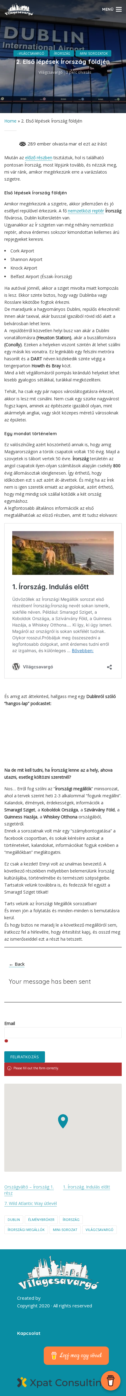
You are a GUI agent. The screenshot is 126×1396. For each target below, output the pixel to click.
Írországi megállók (26, 1229)
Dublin (14, 1219)
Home (10, 121)
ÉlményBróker (41, 1219)
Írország (71, 1219)
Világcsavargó (51, 72)
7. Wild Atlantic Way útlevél (30, 1203)
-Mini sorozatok (93, 53)
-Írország (61, 53)
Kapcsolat (28, 1333)
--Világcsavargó (30, 53)
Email (9, 1023)
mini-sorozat (65, 1229)
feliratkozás (24, 1057)
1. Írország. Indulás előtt (86, 1187)
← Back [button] (16, 964)
